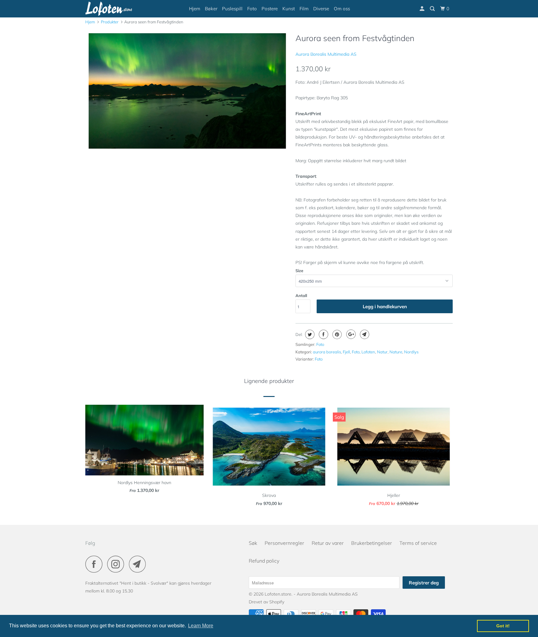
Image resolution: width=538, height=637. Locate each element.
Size (299, 270)
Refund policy (264, 561)
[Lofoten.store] (117, 9)
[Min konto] (422, 8)
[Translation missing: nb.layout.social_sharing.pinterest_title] (336, 334)
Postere (270, 9)
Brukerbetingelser (371, 543)
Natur (382, 351)
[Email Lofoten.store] (139, 564)
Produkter (110, 21)
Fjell (346, 351)
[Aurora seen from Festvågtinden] (187, 91)
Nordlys (411, 351)
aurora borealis (327, 351)
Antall (301, 295)
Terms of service (418, 543)
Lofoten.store (278, 594)
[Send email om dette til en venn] (363, 334)
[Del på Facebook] (322, 334)
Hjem (194, 9)
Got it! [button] (503, 625)
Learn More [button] (200, 625)
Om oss (342, 9)
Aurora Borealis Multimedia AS (325, 54)
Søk (253, 543)
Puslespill (232, 9)
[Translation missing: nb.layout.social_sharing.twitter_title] (309, 334)
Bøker (211, 9)
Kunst (288, 9)
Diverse (321, 9)
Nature (395, 351)
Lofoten (368, 351)
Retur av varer (328, 543)
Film (304, 9)
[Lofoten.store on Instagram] (117, 564)
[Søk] (433, 8)
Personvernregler (284, 543)
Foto (252, 9)
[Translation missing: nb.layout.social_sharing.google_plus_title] (350, 334)
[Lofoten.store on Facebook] (95, 564)
